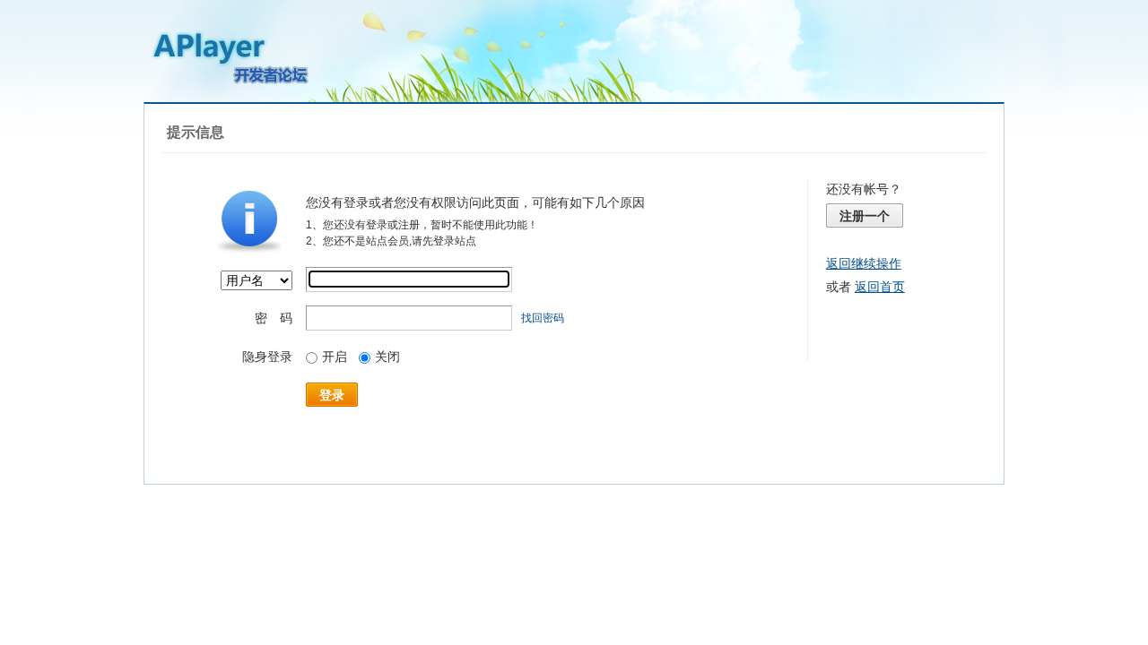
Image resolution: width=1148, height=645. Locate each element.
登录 (331, 395)
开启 (334, 356)
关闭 (387, 356)
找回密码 (542, 318)
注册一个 (864, 216)
